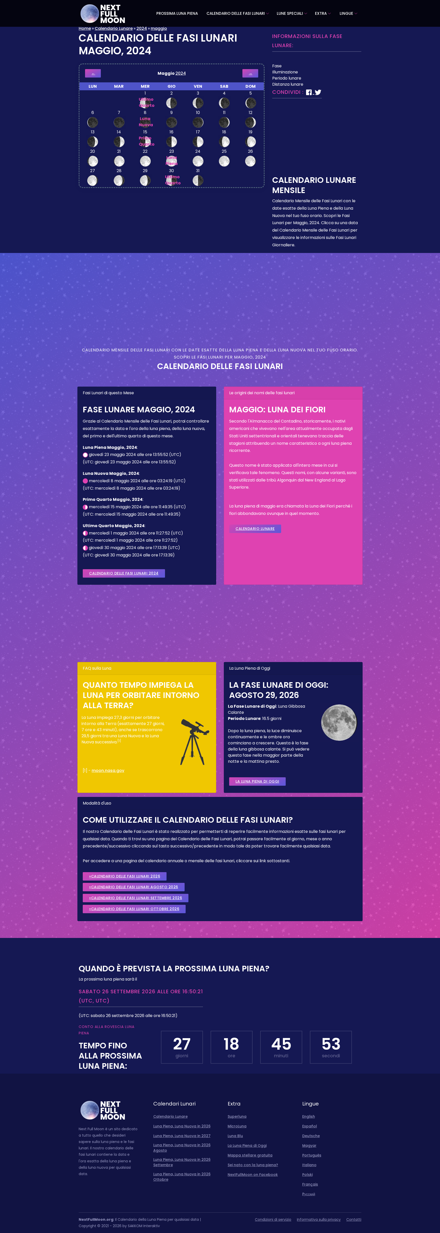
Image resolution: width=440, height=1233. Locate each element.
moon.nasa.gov (108, 770)
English (308, 1116)
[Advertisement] (316, 139)
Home (85, 28)
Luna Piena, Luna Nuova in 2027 (182, 1135)
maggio (159, 28)
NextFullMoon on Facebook (253, 1174)
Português (311, 1155)
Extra (321, 13)
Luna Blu (235, 1135)
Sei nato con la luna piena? (253, 1164)
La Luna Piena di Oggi (257, 781)
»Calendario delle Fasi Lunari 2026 (124, 876)
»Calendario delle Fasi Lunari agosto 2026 (133, 886)
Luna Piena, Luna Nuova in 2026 (182, 1126)
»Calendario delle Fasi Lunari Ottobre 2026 (134, 908)
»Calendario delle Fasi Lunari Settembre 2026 (135, 897)
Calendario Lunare (114, 28)
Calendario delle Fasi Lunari (236, 13)
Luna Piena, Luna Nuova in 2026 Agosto (182, 1147)
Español (309, 1126)
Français (310, 1184)
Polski (307, 1174)
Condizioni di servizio (273, 1219)
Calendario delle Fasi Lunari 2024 (124, 573)
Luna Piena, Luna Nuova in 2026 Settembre (182, 1162)
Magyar (309, 1145)
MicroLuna (237, 1126)
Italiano (309, 1164)
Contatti (353, 1219)
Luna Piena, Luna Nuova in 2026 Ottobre (182, 1177)
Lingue (346, 13)
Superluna (237, 1116)
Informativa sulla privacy (319, 1219)
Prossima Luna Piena (177, 13)
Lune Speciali (290, 13)
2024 (141, 28)
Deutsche (311, 1135)
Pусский (308, 1194)
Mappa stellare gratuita (250, 1155)
